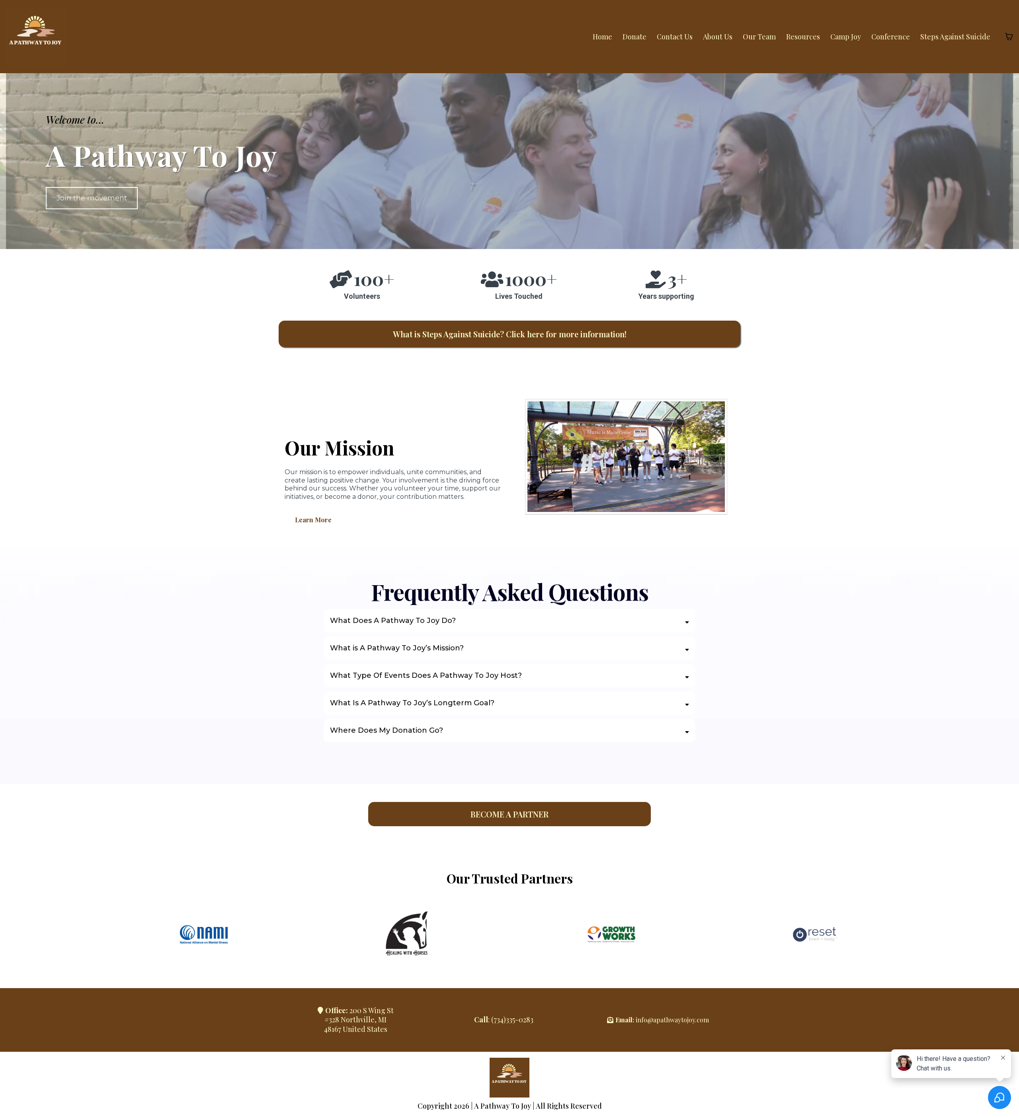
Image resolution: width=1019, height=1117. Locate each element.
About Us (717, 36)
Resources (803, 36)
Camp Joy (845, 36)
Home (602, 36)
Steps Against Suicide (955, 36)
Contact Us (675, 36)
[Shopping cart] (1009, 37)
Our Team (759, 36)
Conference (890, 36)
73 (497, 1019)
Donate (634, 36)
